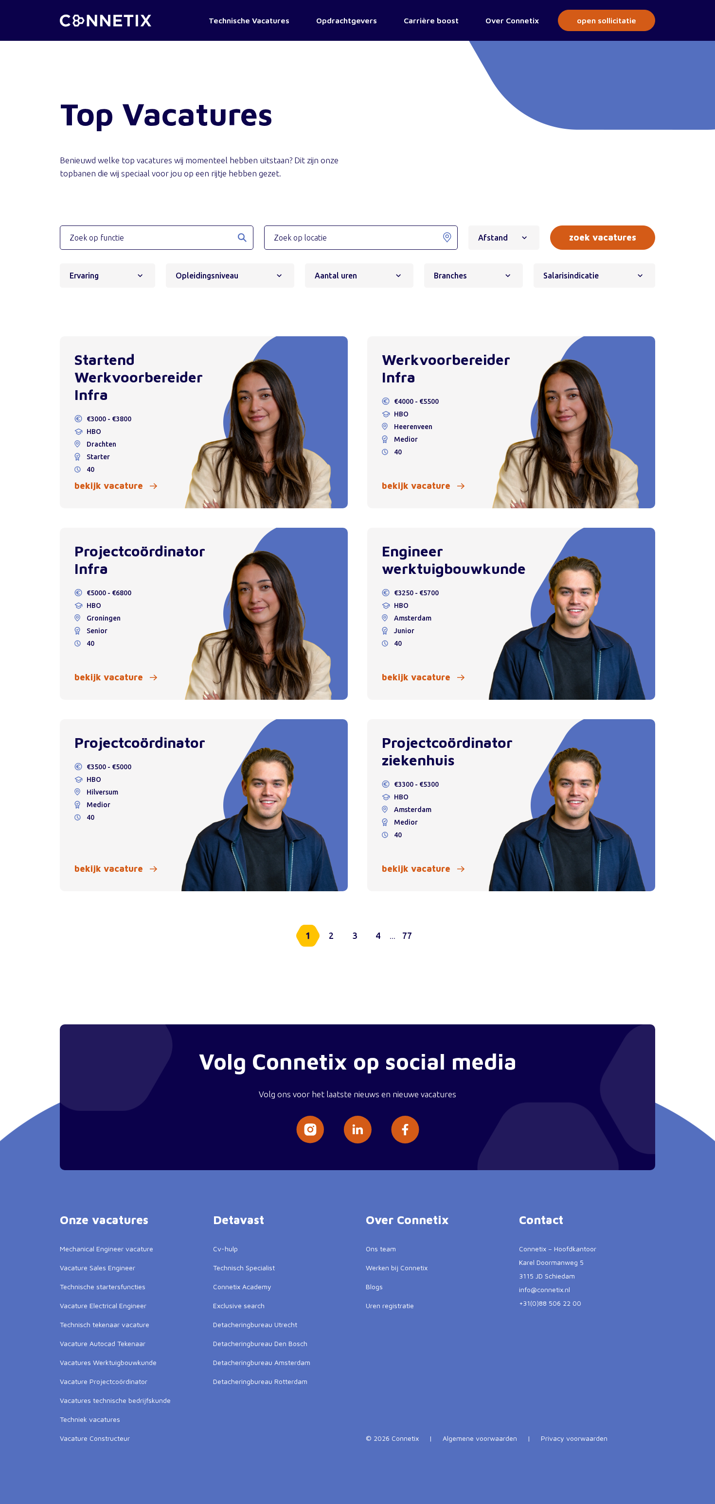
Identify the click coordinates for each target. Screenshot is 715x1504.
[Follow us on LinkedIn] (357, 1129)
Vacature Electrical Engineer (103, 1305)
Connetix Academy (242, 1286)
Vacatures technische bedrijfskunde (115, 1400)
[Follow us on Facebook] (405, 1129)
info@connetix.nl (544, 1289)
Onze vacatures (104, 1220)
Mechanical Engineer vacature (106, 1249)
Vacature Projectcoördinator (103, 1381)
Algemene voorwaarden (480, 1438)
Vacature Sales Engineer (97, 1267)
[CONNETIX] (105, 21)
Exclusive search (239, 1305)
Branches (450, 275)
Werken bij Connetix (397, 1267)
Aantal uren (336, 275)
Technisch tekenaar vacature (104, 1324)
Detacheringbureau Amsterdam (261, 1362)
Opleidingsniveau (207, 275)
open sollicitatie (606, 20)
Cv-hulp (225, 1249)
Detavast (238, 1220)
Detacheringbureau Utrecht (255, 1324)
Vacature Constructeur (95, 1438)
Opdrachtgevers (346, 20)
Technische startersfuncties (102, 1286)
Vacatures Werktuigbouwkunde (108, 1362)
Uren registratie (390, 1305)
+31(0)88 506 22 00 (550, 1303)
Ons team (381, 1249)
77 (407, 935)
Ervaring (84, 275)
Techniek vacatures (90, 1419)
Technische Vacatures (249, 20)
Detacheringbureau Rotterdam (260, 1381)
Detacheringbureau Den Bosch (260, 1343)
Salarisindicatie (571, 275)
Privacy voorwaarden (574, 1438)
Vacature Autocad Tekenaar (102, 1343)
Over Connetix (512, 20)
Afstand (493, 237)
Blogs (374, 1286)
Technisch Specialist (244, 1267)
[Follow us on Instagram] (310, 1129)
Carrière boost (431, 20)
